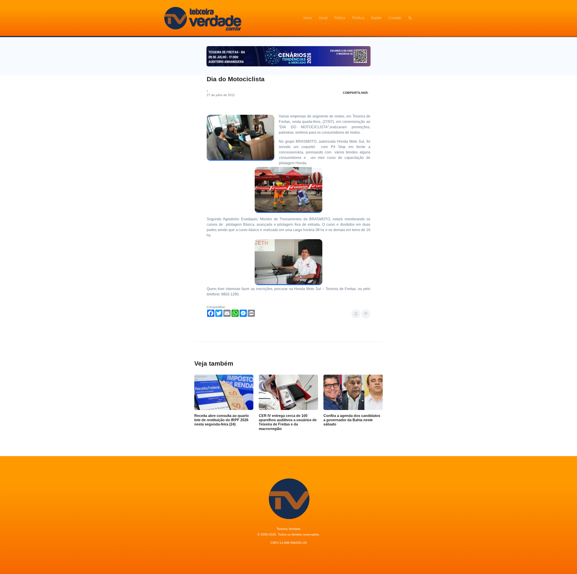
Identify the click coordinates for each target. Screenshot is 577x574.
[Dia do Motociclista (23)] (288, 262)
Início (307, 18)
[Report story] (365, 313)
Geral (323, 18)
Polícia (339, 18)
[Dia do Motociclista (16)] (288, 190)
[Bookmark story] (355, 313)
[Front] (202, 18)
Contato (395, 18)
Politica (358, 18)
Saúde (376, 18)
